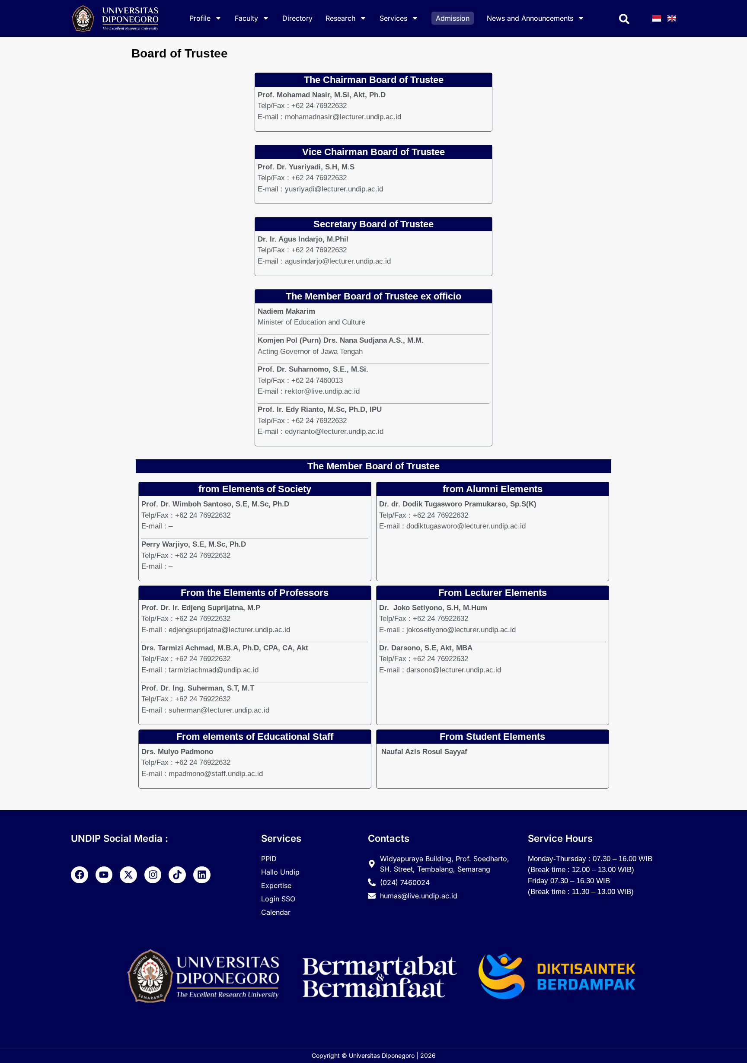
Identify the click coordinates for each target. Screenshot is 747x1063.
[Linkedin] (202, 875)
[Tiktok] (177, 875)
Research (340, 18)
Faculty (246, 18)
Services (393, 18)
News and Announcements (530, 18)
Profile (200, 18)
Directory (297, 18)
